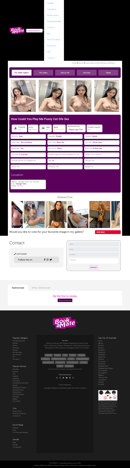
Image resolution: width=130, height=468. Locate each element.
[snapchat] (69, 377)
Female (94, 136)
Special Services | (84, 345)
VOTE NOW (101, 232)
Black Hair (60, 142)
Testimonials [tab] (18, 287)
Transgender (17, 447)
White (59, 148)
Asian (21, 136)
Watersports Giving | (71, 345)
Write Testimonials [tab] (41, 287)
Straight (59, 136)
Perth (100, 341)
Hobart (62, 465)
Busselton (101, 350)
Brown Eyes (97, 142)
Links (14, 430)
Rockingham (102, 373)
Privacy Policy (51, 46)
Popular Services (52, 21)
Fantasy (15, 385)
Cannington (102, 380)
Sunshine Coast (90, 465)
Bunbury (101, 348)
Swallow (15, 376)
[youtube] (66, 377)
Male (14, 442)
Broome (101, 345)
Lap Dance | (81, 343)
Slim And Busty (26, 142)
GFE (14, 374)
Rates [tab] (108, 73)
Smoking (16, 348)
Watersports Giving (19, 387)
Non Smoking (17, 352)
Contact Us (51, 27)
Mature (15, 343)
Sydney (36, 465)
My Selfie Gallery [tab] (22, 73)
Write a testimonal (65, 300)
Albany (100, 343)
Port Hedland (102, 370)
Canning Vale (102, 377)
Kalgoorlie (101, 357)
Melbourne (43, 465)
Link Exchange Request (20, 432)
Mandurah (101, 364)
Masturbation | (50, 348)
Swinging (16, 397)
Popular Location (53, 15)
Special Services (18, 390)
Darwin (57, 465)
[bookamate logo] (17, 30)
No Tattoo (16, 359)
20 (53, 160)
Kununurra (101, 361)
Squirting (16, 378)
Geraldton (101, 354)
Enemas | (56, 343)
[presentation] (12, 225)
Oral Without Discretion (21, 383)
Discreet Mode (33, 30)
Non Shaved (17, 354)
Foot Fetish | (85, 348)
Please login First (76, 129)
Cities (49, 3)
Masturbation (17, 392)
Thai (21, 148)
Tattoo (15, 345)
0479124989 (21, 254)
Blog (48, 33)
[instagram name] (60, 377)
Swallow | (66, 343)
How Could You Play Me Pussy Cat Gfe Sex (100, 63)
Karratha (101, 359)
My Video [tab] (43, 73)
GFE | (61, 343)
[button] (43, 30)
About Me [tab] (65, 73)
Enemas (15, 371)
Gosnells (101, 384)
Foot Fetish (16, 401)
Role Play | (49, 343)
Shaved (15, 350)
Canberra (81, 465)
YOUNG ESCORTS (19, 341)
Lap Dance (16, 381)
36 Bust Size (97, 148)
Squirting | (73, 343)
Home (74, 63)
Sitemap (15, 428)
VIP (14, 357)
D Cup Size (23, 154)
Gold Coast (73, 465)
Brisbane (51, 465)
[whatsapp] (73, 377)
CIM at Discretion (18, 394)
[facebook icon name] (56, 377)
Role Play (16, 369)
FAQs (49, 52)
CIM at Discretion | (61, 348)
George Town (21, 184)
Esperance (101, 352)
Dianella (100, 382)
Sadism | (77, 348)
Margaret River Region (105, 368)
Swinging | (71, 348)
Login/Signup (51, 9)
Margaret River (103, 366)
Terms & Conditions (53, 40)
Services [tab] (86, 73)
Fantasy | (61, 345)
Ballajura (101, 375)
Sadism (15, 399)
